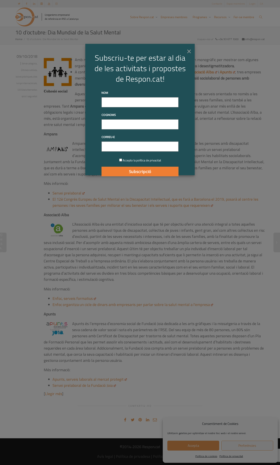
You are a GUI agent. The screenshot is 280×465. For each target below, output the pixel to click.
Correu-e (108, 137)
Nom (105, 93)
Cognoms (109, 115)
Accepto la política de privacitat (142, 160)
